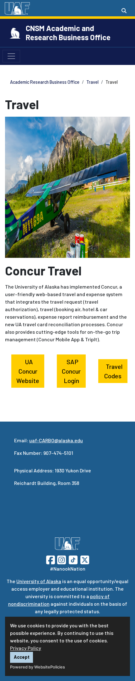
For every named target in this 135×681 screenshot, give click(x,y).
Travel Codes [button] (113, 371)
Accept (22, 657)
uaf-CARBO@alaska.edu (56, 440)
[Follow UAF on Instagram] (61, 559)
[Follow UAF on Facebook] (50, 559)
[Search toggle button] (124, 10)
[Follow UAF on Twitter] (84, 559)
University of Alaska (38, 581)
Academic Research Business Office (44, 82)
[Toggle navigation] (11, 56)
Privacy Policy (25, 648)
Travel (92, 82)
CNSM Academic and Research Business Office (68, 33)
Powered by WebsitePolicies (37, 667)
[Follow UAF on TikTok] (73, 559)
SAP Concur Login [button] (71, 371)
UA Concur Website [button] (27, 371)
